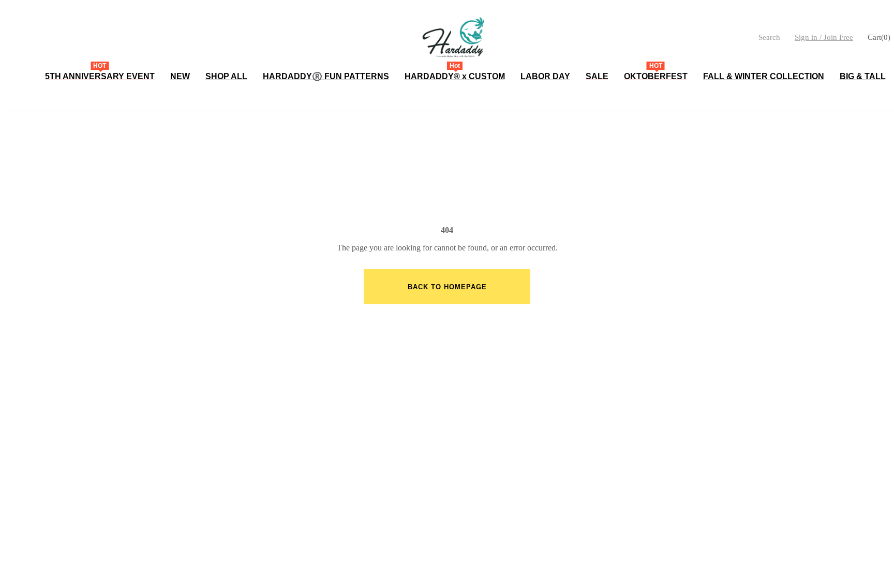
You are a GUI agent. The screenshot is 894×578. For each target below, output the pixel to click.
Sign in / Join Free (824, 37)
